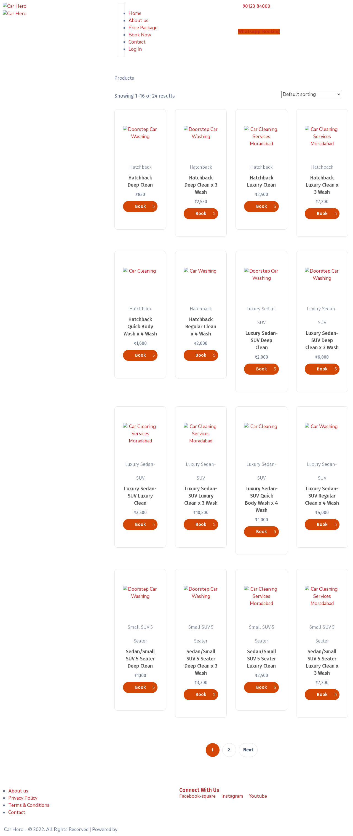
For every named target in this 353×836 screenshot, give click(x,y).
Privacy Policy (23, 798)
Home (135, 13)
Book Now (140, 35)
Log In (135, 49)
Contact (137, 42)
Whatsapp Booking (259, 31)
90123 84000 (256, 6)
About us (138, 20)
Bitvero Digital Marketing (146, 829)
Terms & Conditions (28, 805)
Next (248, 750)
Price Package (143, 28)
